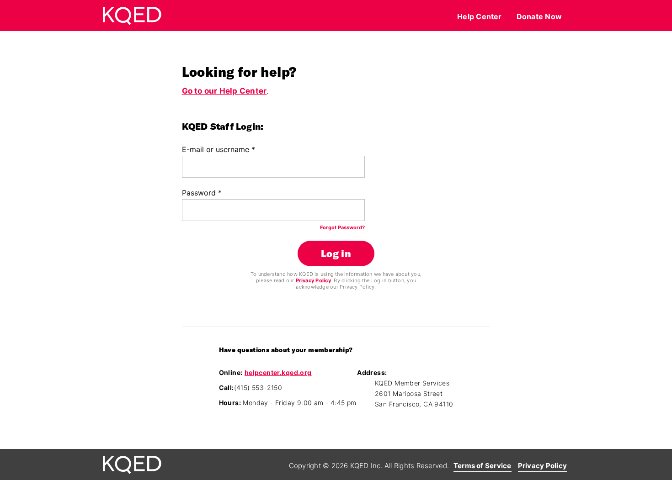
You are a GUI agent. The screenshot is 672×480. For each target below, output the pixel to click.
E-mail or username (218, 149)
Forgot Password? (342, 227)
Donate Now (539, 16)
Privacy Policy (313, 280)
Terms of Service (482, 465)
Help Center (479, 16)
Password (202, 192)
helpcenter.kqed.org (278, 372)
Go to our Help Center (224, 90)
